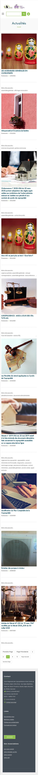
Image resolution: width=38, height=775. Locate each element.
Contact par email (11, 702)
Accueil (19, 27)
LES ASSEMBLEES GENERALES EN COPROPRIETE (14, 72)
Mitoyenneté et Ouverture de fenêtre (15, 131)
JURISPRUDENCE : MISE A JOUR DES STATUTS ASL (17, 317)
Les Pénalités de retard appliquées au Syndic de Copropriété (17, 377)
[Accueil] (14, 6)
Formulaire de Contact (10, 725)
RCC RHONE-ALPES (11, 752)
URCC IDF (7, 757)
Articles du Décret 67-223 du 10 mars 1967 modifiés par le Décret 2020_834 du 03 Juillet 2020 (17, 625)
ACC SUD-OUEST (9, 749)
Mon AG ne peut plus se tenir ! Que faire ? (17, 255)
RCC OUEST (8, 755)
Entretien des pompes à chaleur (12, 568)
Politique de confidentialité (11, 722)
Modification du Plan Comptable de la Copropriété (15, 511)
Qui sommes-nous (9, 716)
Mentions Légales (9, 719)
